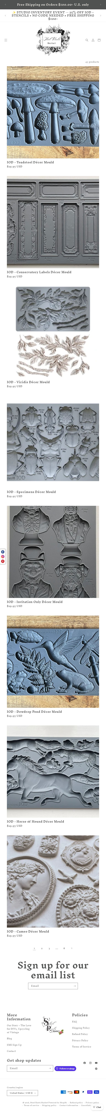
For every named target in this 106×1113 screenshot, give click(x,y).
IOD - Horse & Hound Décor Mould (35, 821)
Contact (11, 1051)
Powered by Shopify (57, 1103)
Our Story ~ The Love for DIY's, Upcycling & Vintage (19, 1029)
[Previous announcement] (5, 5)
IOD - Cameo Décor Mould (28, 931)
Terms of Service (81, 1046)
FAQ (74, 1022)
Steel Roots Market (39, 1103)
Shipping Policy (81, 1027)
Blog (9, 1038)
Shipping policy (49, 1105)
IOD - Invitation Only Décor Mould (35, 601)
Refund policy (76, 1102)
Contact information (68, 1105)
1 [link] (34, 948)
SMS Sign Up (14, 1044)
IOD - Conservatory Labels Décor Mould (39, 272)
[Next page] (72, 948)
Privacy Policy (80, 1040)
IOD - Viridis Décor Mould (28, 382)
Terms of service (31, 1105)
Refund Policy (80, 1034)
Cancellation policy (90, 1105)
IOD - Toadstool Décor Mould (30, 162)
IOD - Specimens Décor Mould (31, 492)
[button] (6, 40)
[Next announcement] (101, 5)
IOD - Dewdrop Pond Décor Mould (34, 711)
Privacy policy (92, 1102)
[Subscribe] (75, 986)
